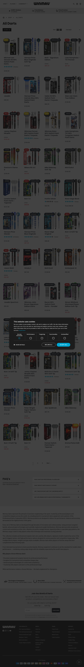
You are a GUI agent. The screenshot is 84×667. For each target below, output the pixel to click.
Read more (22, 330)
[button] (19, 345)
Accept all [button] (63, 344)
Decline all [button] (48, 344)
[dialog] (42, 333)
